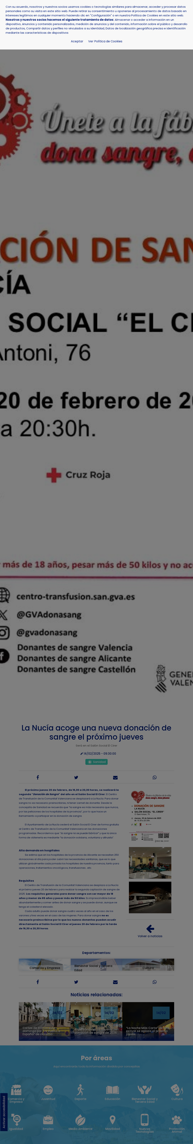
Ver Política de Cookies (105, 41)
